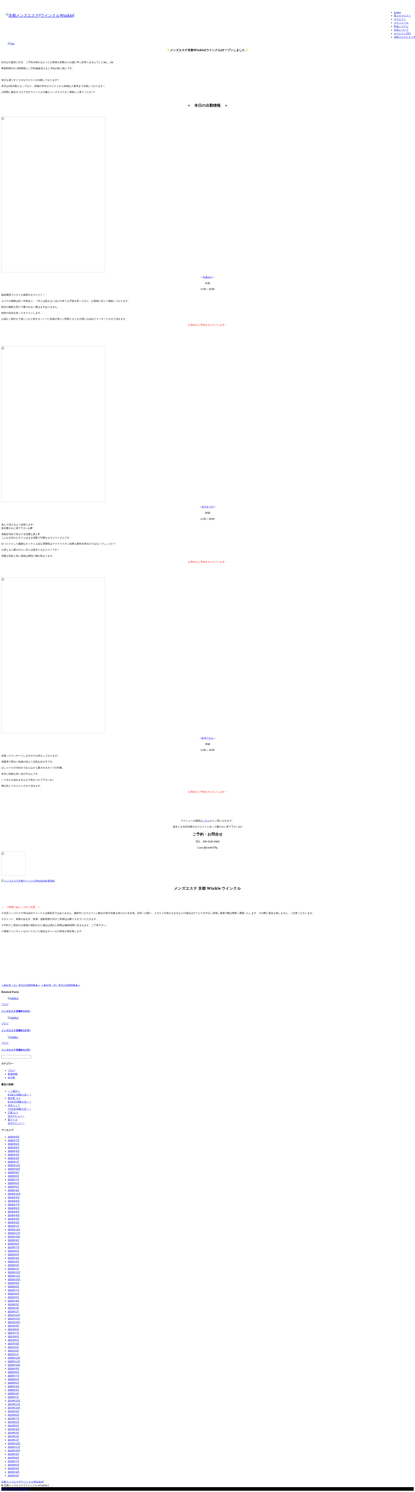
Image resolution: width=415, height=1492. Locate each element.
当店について (401, 29)
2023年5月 (13, 1254)
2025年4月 (13, 1190)
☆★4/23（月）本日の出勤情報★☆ (60, 985)
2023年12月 (14, 1229)
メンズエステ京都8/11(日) (15, 1049)
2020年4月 (13, 1386)
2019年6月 (13, 1422)
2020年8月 (13, 1372)
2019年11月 (14, 1404)
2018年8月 (13, 1457)
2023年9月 (13, 1240)
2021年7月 (13, 1332)
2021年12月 (14, 1315)
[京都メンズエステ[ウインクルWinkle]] (40, 15)
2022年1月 (13, 1311)
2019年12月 (14, 1400)
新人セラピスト (402, 15)
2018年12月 (14, 1443)
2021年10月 (14, 1322)
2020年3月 (13, 1390)
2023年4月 (13, 1258)
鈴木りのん (208, 738)
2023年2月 (13, 1265)
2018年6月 (13, 1464)
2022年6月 (13, 1293)
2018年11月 (14, 1447)
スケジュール (401, 22)
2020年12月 (14, 1357)
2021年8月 (13, 1329)
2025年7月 (13, 1179)
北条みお (207, 277)
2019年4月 (13, 1429)
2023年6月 (13, 1250)
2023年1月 (13, 1268)
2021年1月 (13, 1354)
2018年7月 (13, 1461)
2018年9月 (13, 1454)
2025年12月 (14, 1165)
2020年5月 (13, 1382)
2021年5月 (13, 1340)
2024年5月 (13, 1211)
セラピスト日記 (402, 33)
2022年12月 (14, 1272)
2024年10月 (14, 1193)
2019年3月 (13, 1432)
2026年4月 (14, 1151)
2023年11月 (14, 1233)
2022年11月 (14, 1275)
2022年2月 (13, 1308)
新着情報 (13, 1073)
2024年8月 (14, 1201)
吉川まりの (208, 506)
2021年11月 (14, 1318)
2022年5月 (13, 1297)
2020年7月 (13, 1375)
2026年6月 (13, 1143)
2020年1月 (13, 1397)
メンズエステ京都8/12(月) (15, 1030)
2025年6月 (13, 1183)
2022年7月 (13, 1290)
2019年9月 (13, 1411)
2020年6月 (13, 1379)
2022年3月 (13, 1304)
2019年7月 (13, 1418)
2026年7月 (13, 1140)
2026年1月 (13, 1161)
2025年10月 (14, 1168)
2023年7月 (13, 1247)
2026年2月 (13, 1158)
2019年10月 (14, 1407)
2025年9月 (13, 1172)
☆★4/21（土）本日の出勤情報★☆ (20, 985)
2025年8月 (13, 1176)
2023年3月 (13, 1261)
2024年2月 (13, 1222)
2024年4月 (14, 1215)
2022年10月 (14, 1279)
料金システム (401, 26)
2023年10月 (14, 1236)
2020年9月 (13, 1368)
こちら (206, 820)
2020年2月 (13, 1393)
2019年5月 (13, 1425)
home (397, 12)
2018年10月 (14, 1450)
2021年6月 (13, 1336)
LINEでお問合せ (10, 1488)
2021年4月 (13, 1343)
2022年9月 (13, 1283)
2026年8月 (13, 1136)
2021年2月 (13, 1350)
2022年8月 (13, 1286)
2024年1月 (13, 1226)
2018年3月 (13, 1475)
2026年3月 (13, 1154)
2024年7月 (14, 1204)
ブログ (5, 1004)
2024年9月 (14, 1197)
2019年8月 (13, 1414)
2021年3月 (13, 1347)
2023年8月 (13, 1243)
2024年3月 (13, 1218)
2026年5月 (13, 1147)
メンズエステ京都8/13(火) (15, 1011)
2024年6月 (14, 1208)
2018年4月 (13, 1472)
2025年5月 (13, 1186)
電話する (25, 1488)
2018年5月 (13, 1468)
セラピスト (400, 19)
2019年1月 (13, 1439)
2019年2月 (13, 1436)
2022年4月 (13, 1300)
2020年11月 (14, 1361)
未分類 (11, 1077)
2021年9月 (13, 1325)
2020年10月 (14, 1365)
